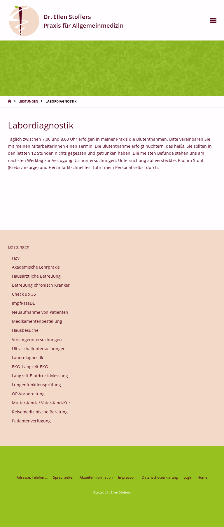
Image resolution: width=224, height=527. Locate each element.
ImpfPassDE (23, 303)
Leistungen (28, 101)
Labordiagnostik (27, 357)
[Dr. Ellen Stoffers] (24, 20)
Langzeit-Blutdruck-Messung (40, 375)
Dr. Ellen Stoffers (67, 16)
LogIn (187, 477)
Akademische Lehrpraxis (36, 267)
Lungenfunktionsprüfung (36, 384)
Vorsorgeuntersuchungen (37, 339)
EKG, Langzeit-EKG (30, 366)
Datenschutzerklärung (160, 477)
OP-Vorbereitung (28, 393)
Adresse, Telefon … (32, 477)
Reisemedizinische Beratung (40, 412)
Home (202, 477)
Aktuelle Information (96, 477)
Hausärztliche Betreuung (36, 276)
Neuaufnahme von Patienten (40, 312)
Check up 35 (24, 294)
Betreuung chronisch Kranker (41, 285)
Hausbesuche (25, 330)
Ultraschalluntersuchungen (39, 348)
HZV (16, 258)
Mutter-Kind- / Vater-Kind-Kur (41, 403)
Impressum (127, 477)
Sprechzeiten (63, 477)
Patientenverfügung (31, 421)
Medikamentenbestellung (37, 321)
